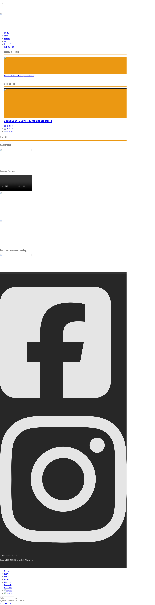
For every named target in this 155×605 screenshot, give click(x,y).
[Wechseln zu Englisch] (8, 590)
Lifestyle (7, 582)
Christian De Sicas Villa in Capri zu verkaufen (19, 76)
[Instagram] (63, 551)
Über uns (8, 588)
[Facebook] (55, 405)
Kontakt (15, 555)
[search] (16, 598)
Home (6, 571)
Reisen (6, 576)
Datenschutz (5, 555)
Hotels (6, 579)
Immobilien (9, 47)
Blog (6, 574)
